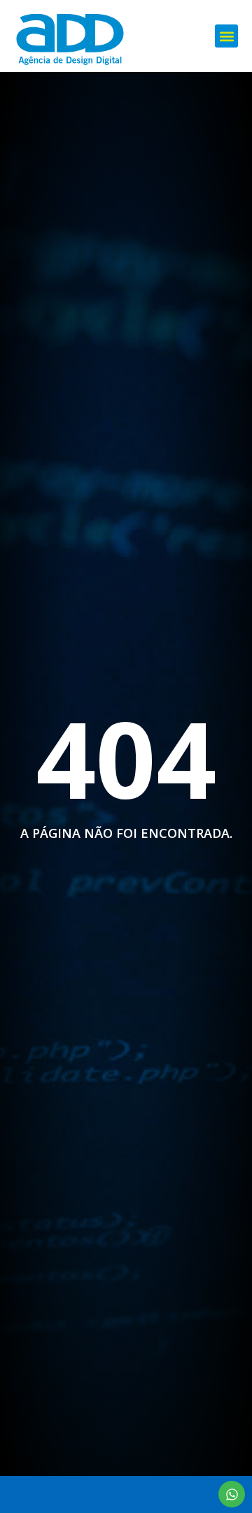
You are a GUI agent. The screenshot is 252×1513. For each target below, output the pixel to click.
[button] (226, 36)
